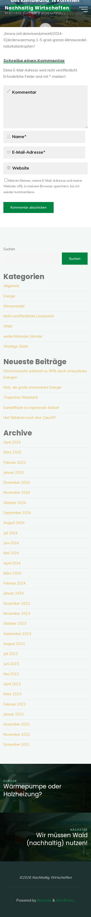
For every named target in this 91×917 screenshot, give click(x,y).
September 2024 (17, 513)
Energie (9, 296)
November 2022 (16, 734)
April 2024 (12, 563)
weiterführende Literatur (22, 336)
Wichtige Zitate (15, 346)
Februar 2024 (14, 583)
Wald (7, 326)
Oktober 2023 (14, 623)
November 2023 (16, 613)
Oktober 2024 (14, 503)
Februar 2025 (14, 462)
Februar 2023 (14, 704)
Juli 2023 (10, 654)
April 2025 (12, 442)
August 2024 (14, 523)
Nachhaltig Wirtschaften (37, 8)
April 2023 (12, 684)
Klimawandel (14, 306)
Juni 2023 (11, 664)
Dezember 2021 (16, 744)
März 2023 (12, 694)
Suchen (9, 249)
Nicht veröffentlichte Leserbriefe (28, 316)
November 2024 (16, 492)
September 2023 (17, 634)
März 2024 (12, 573)
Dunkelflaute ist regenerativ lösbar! (31, 407)
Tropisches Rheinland (20, 397)
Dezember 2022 (16, 724)
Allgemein (11, 286)
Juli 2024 (10, 533)
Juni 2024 (11, 543)
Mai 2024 (11, 553)
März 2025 (12, 452)
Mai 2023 (11, 674)
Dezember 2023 (16, 603)
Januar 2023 (13, 714)
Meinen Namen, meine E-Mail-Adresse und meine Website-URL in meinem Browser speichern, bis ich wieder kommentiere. (42, 186)
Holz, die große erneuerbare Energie (32, 387)
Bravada (43, 900)
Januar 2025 (13, 472)
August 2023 (14, 644)
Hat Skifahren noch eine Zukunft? (29, 417)
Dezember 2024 (16, 482)
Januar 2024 (13, 593)
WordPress (65, 900)
